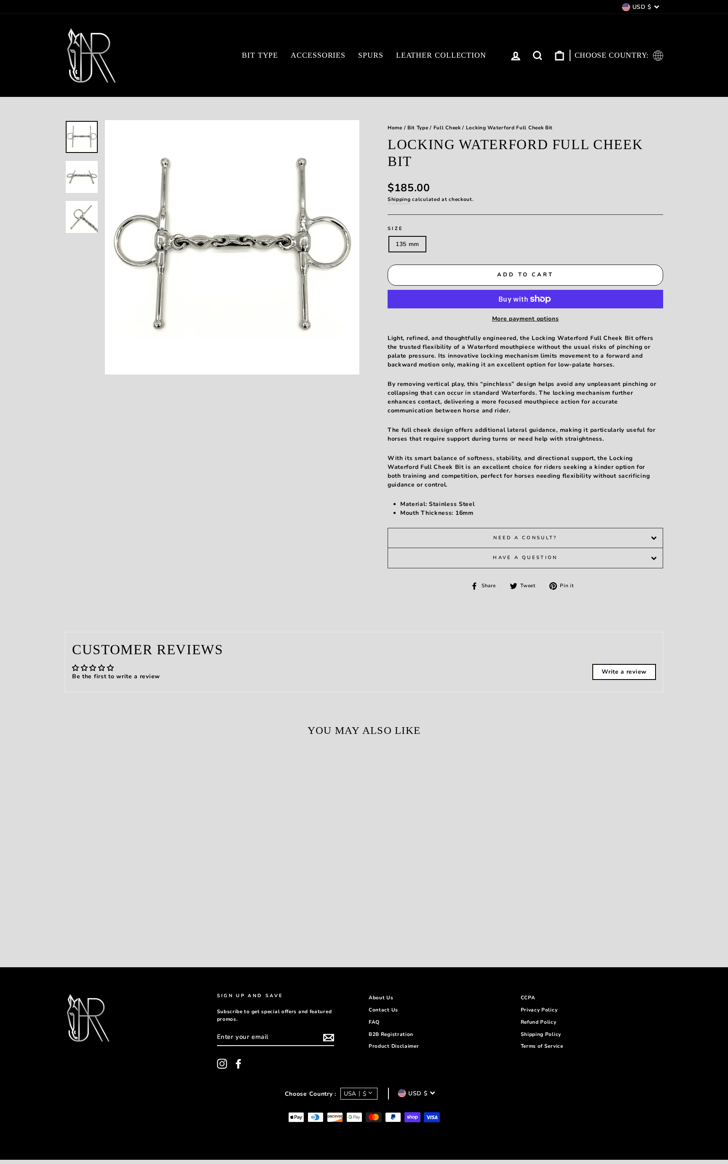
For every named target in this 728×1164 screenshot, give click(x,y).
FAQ (374, 1022)
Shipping (399, 199)
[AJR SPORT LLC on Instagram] (222, 1064)
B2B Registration (391, 1034)
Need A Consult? (525, 538)
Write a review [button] (624, 672)
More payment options (525, 319)
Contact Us (383, 1009)
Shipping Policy (541, 1034)
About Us (381, 997)
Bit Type (260, 55)
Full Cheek (447, 127)
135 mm (407, 244)
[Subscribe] (328, 1038)
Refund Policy (539, 1022)
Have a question (525, 557)
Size (395, 228)
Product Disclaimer (394, 1046)
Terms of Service (542, 1046)
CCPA (528, 997)
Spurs (370, 55)
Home (395, 127)
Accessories (318, 55)
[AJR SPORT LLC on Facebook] (238, 1064)
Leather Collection (441, 55)
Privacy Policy (539, 1009)
